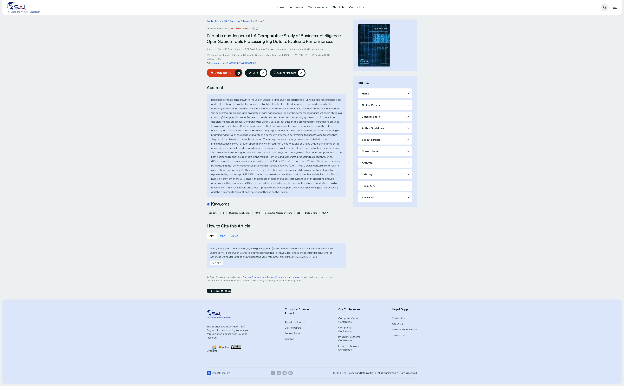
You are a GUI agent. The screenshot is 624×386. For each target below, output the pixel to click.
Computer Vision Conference (348, 320)
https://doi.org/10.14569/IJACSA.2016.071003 (234, 63)
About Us (338, 7)
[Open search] (605, 7)
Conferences (316, 7)
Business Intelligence (239, 213)
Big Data (213, 213)
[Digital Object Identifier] (224, 346)
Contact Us (356, 7)
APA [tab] (211, 236)
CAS (257, 213)
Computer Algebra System (278, 213)
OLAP (325, 213)
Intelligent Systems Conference (349, 338)
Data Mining (311, 213)
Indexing (289, 339)
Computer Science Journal (297, 311)
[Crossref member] (212, 348)
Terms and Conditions (404, 329)
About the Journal (295, 322)
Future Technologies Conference (349, 348)
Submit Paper (292, 333)
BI (223, 213)
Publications (214, 21)
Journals (294, 7)
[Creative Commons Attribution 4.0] (236, 346)
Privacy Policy (400, 335)
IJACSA (228, 21)
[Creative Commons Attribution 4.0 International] (255, 28)
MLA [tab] (222, 236)
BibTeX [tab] (235, 236)
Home (280, 7)
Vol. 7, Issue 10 (244, 21)
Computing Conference (345, 329)
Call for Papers (293, 327)
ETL (298, 213)
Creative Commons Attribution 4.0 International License (270, 277)
